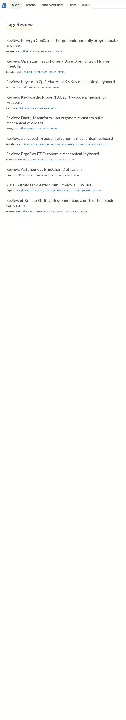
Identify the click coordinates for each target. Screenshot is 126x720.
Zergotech (102, 144)
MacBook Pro (72, 211)
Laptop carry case (53, 211)
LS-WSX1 (77, 190)
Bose (29, 72)
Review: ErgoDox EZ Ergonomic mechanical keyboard (52, 153)
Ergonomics (42, 175)
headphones (40, 72)
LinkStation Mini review (59, 190)
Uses (73, 5)
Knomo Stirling (34, 211)
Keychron (46, 87)
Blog (15, 5)
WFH (76, 175)
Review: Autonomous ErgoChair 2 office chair (45, 169)
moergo (49, 51)
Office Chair (57, 175)
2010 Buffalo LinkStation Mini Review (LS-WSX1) (49, 184)
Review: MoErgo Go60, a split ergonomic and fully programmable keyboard (62, 43)
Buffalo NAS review (34, 190)
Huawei (52, 72)
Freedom (56, 144)
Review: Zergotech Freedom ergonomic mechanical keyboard (59, 138)
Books (31, 5)
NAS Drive (87, 190)
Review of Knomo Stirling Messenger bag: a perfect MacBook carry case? (59, 203)
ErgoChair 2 (28, 175)
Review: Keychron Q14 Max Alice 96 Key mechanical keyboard (60, 81)
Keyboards (33, 87)
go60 (29, 51)
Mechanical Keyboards (34, 108)
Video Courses (52, 5)
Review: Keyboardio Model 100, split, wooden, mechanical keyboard (56, 99)
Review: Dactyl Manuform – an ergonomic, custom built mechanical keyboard (54, 120)
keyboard (38, 51)
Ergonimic (44, 144)
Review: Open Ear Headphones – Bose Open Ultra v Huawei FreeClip (58, 63)
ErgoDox (32, 144)
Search (86, 5)
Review (59, 51)
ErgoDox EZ (33, 159)
